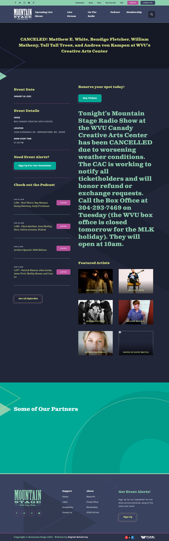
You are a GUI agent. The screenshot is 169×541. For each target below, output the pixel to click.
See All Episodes (28, 298)
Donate (133, 2)
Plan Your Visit (111, 3)
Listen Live (147, 2)
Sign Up (127, 517)
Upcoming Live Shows (44, 14)
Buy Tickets (90, 98)
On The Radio (92, 14)
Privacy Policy (92, 502)
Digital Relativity (78, 537)
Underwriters (79, 3)
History (65, 496)
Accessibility (67, 507)
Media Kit (90, 496)
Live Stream (71, 14)
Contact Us (67, 512)
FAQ (121, 3)
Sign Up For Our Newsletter (34, 165)
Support (67, 491)
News (99, 3)
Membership (134, 12)
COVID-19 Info (92, 512)
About (91, 3)
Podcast (115, 12)
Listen (65, 502)
